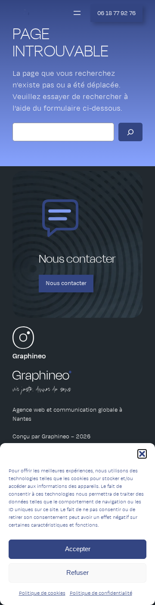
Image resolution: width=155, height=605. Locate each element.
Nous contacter (66, 283)
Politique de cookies (42, 593)
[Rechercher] (130, 132)
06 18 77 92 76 (116, 13)
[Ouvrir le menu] (77, 13)
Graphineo (29, 356)
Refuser (77, 572)
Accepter (77, 548)
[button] (142, 454)
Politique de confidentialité (101, 593)
